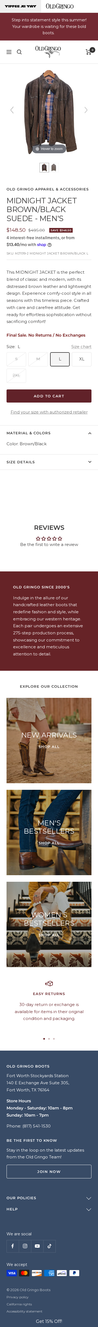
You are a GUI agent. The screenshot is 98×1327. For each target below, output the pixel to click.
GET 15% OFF (49, 721)
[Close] (88, 597)
